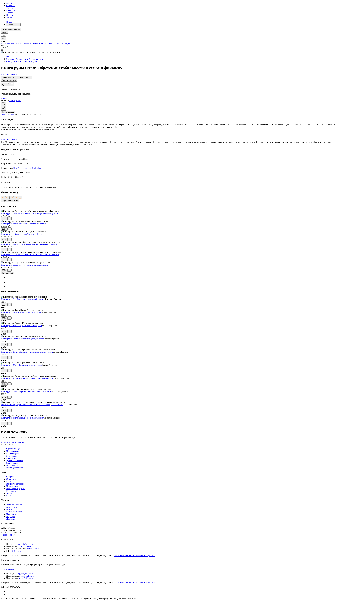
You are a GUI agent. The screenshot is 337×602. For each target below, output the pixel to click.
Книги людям (64, 44)
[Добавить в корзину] (11, 84)
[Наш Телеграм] (7, 594)
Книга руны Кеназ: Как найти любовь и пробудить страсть (27, 378)
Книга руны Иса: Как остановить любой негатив (23, 299)
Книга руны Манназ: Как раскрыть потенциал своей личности (29, 244)
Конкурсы (10, 10)
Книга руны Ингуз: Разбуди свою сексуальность (22, 418)
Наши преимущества (15, 488)
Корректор (11, 458)
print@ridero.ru (27, 546)
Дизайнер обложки (14, 461)
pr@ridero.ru (15, 551)
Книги (9, 481)
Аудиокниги (12, 507)
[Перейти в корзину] (6, 47)
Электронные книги (15, 505)
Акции (9, 17)
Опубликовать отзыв (10, 201)
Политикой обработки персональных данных (134, 555)
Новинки (10, 509)
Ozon (15, 168)
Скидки (45, 44)
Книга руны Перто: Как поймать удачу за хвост (22, 339)
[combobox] (168, 35)
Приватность (12, 486)
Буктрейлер (11, 456)
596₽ (4, 410)
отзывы (11, 114)
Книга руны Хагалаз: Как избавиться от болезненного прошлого (30, 254)
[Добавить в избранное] (3, 104)
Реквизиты (11, 491)
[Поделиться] (3, 108)
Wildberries (29, 168)
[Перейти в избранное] (2, 47)
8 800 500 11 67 (8, 535)
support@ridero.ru (25, 544)
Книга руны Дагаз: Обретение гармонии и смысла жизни (27, 352)
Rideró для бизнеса (14, 468)
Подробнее (6, 98)
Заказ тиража (12, 463)
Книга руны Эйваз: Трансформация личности (21, 365)
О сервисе (10, 5)
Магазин (10, 3)
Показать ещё (7, 273)
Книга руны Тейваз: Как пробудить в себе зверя (22, 234)
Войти (4, 32)
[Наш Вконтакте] (7, 592)
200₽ (4, 219)
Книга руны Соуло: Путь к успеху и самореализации (24, 265)
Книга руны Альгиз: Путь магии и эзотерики (21, 325)
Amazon (21, 168)
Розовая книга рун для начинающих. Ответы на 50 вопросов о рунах (32, 404)
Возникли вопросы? (15, 484)
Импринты (15, 44)
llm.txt (9, 496)
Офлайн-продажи (14, 449)
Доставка (10, 519)
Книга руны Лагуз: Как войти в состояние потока (23, 224)
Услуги (9, 8)
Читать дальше (7, 569)
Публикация (12, 465)
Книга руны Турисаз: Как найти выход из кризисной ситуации (29, 213)
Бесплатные (37, 44)
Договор (10, 493)
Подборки (53, 44)
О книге (4, 114)
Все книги (5, 44)
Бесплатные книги (14, 512)
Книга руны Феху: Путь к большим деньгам (21, 312)
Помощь (10, 22)
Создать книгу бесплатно (12, 442)
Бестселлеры (26, 44)
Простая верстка (13, 451)
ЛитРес (37, 168)
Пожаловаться (8, 112)
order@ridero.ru (32, 549)
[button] (168, 38)
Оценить (17, 101)
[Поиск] (3, 38)
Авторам (10, 13)
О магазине (11, 479)
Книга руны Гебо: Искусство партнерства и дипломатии (26, 391)
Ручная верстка (13, 453)
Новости (10, 15)
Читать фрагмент (9, 80)
